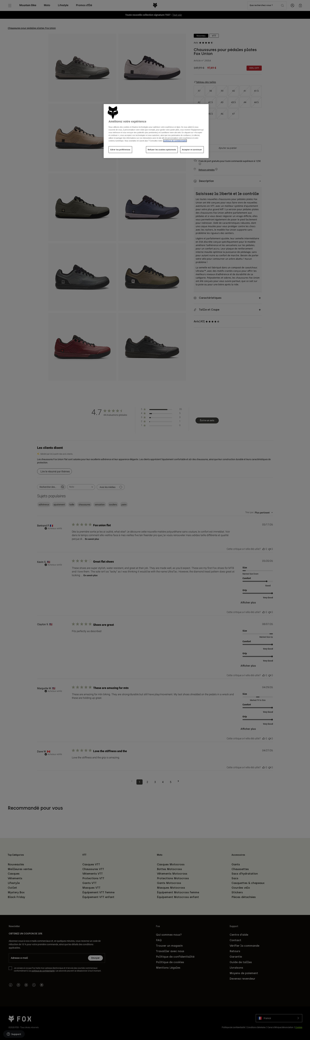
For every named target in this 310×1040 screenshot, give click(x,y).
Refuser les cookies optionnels (162, 149)
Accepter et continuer (192, 149)
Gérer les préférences (120, 149)
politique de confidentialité (175, 141)
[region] (156, 131)
